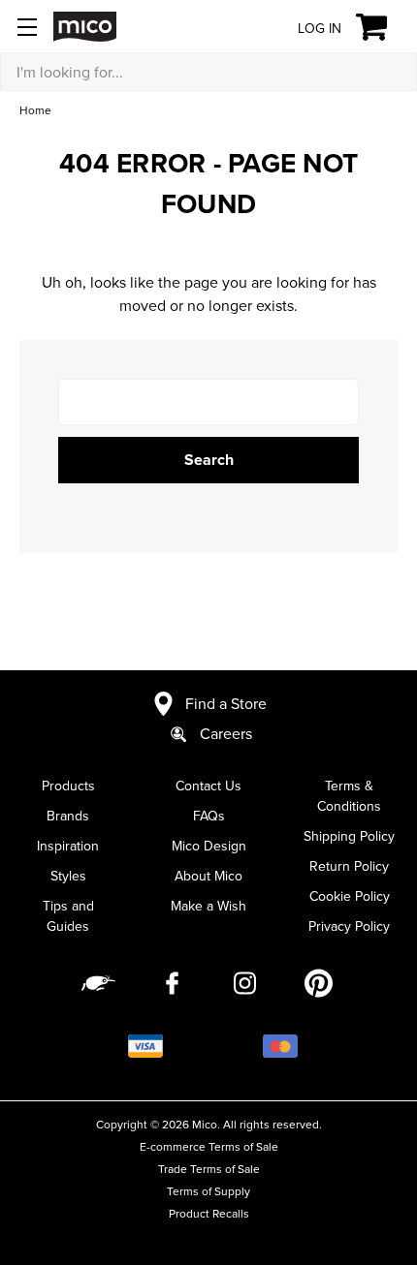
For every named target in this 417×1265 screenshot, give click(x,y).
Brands (68, 815)
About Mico (208, 875)
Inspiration (68, 845)
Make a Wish (208, 905)
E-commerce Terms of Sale (209, 1146)
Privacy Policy (349, 926)
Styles (68, 875)
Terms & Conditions (349, 796)
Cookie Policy (349, 896)
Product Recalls (209, 1213)
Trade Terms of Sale (209, 1168)
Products (68, 785)
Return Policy (349, 866)
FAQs (209, 815)
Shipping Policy (349, 836)
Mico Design (209, 845)
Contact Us (208, 785)
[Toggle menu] (26, 26)
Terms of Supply (208, 1191)
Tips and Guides (68, 916)
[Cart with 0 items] (382, 27)
